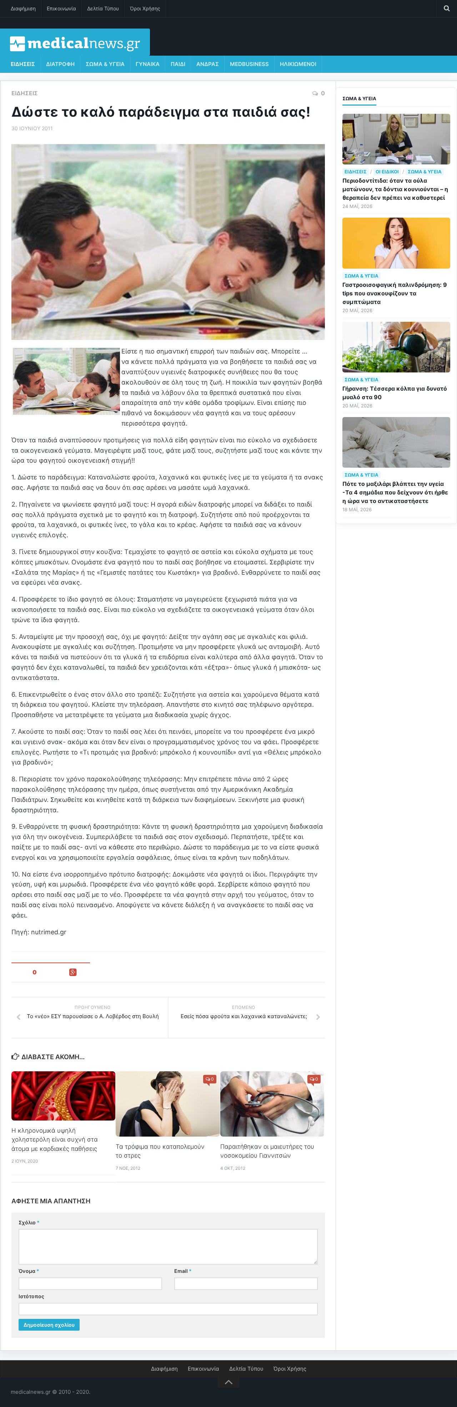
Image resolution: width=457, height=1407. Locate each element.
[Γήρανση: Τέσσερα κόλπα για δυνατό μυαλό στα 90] (396, 347)
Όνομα (29, 1271)
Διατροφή (60, 64)
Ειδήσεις (23, 64)
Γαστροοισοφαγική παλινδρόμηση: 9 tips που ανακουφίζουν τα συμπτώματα (394, 293)
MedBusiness (249, 64)
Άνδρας (207, 64)
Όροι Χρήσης (145, 8)
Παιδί (178, 64)
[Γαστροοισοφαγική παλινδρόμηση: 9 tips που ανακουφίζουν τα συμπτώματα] (396, 243)
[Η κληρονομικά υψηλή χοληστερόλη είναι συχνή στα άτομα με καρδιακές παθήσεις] (63, 1095)
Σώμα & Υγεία (105, 64)
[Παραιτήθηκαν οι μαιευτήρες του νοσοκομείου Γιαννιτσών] (272, 1103)
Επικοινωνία (61, 8)
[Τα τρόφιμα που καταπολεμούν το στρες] (168, 1103)
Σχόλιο (29, 1222)
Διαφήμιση (23, 8)
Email (183, 1271)
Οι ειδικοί (387, 171)
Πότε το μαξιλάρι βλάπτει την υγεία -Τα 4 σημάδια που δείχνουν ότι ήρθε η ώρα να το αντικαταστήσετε (395, 492)
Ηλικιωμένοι (298, 64)
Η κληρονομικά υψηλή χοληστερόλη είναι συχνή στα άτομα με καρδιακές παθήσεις (54, 1139)
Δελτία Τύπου (103, 8)
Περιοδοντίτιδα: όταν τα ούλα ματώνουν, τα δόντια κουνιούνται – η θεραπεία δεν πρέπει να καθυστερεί (395, 189)
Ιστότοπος (31, 1296)
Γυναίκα (148, 64)
